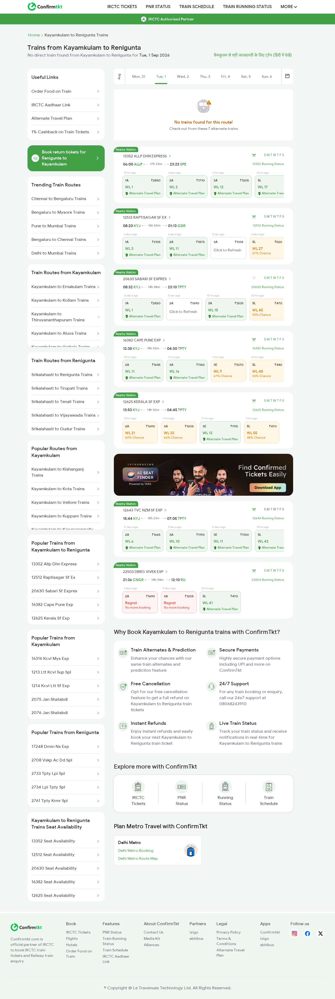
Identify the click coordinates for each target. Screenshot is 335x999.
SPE (183, 164)
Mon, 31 (138, 76)
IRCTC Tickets (122, 6)
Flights (72, 938)
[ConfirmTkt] (26, 930)
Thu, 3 (205, 76)
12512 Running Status (268, 225)
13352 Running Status (268, 164)
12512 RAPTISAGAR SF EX (144, 217)
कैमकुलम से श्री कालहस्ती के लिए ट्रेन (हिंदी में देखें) (253, 55)
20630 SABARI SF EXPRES (145, 279)
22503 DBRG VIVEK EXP (143, 572)
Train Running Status (247, 6)
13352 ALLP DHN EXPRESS (145, 156)
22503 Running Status (268, 580)
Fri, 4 (225, 76)
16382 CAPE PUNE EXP (142, 340)
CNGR (138, 580)
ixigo (193, 932)
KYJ (137, 226)
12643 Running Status (268, 518)
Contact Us (153, 932)
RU (183, 580)
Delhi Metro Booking (135, 850)
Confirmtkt (270, 932)
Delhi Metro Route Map (138, 858)
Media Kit (152, 938)
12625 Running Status (268, 410)
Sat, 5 (246, 76)
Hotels (71, 945)
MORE (287, 6)
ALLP (138, 164)
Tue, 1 (161, 76)
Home (34, 35)
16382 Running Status (268, 348)
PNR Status (158, 6)
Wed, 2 (183, 76)
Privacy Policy (228, 932)
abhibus (196, 938)
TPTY (182, 287)
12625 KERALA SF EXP (141, 402)
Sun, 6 (267, 76)
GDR (181, 226)
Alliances (151, 945)
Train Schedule (196, 6)
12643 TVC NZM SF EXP (142, 510)
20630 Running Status (267, 287)
